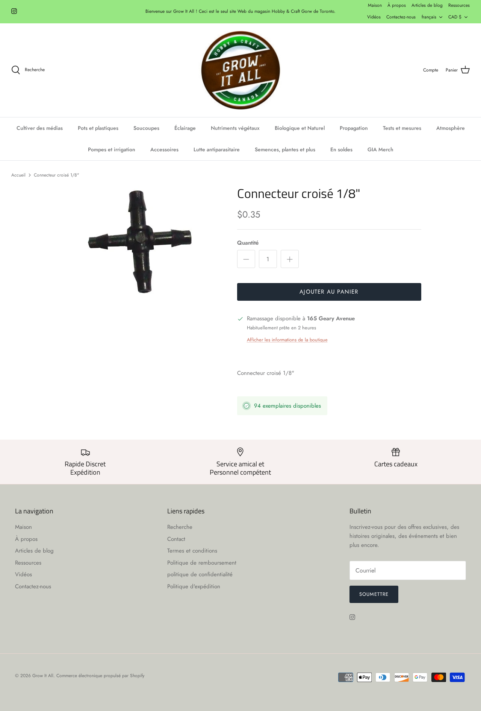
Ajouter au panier (328, 292)
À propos (396, 5)
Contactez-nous (401, 17)
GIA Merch (380, 149)
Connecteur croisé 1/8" (56, 174)
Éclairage (185, 128)
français (429, 17)
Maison (375, 5)
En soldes (341, 149)
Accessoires (164, 149)
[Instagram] (14, 11)
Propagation (354, 128)
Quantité (248, 243)
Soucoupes (146, 128)
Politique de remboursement (201, 563)
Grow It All (42, 675)
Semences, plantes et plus (285, 149)
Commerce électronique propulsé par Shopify (100, 675)
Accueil (18, 174)
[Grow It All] (240, 70)
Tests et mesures (402, 128)
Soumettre (374, 594)
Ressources (459, 5)
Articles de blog (427, 5)
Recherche (179, 527)
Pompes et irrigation (111, 149)
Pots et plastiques (98, 128)
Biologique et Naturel (300, 128)
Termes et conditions (192, 551)
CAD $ (454, 17)
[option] (140, 242)
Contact (176, 539)
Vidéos (374, 17)
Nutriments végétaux (235, 128)
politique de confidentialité (200, 574)
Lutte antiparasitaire (217, 149)
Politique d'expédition (193, 586)
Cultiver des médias (40, 128)
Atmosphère (450, 128)
